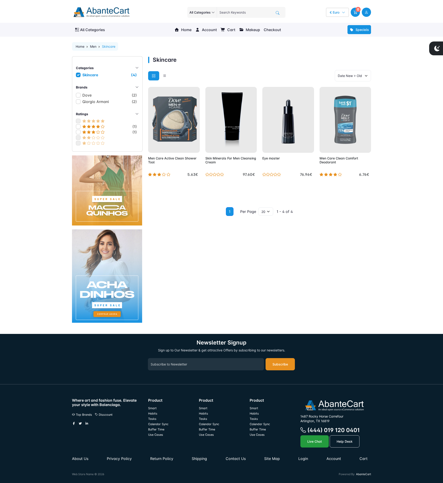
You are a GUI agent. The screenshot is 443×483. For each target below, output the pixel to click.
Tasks (152, 419)
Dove (109, 95)
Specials (362, 30)
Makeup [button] (252, 29)
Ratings (82, 114)
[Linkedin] (87, 424)
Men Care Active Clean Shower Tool (172, 160)
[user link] (366, 12)
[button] (355, 12)
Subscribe (280, 364)
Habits (152, 413)
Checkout (272, 29)
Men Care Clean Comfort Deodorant (339, 160)
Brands (81, 87)
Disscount (105, 414)
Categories (85, 68)
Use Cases (155, 434)
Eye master (271, 158)
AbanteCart (363, 474)
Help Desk (345, 441)
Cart (230, 29)
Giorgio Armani (109, 101)
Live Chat (314, 441)
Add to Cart (185, 146)
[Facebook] (74, 424)
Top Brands (83, 414)
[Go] (277, 13)
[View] (153, 146)
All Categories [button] (92, 29)
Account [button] (209, 29)
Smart (152, 408)
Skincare (109, 75)
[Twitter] (80, 424)
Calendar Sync (158, 424)
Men (93, 46)
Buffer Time (156, 429)
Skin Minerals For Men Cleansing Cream (230, 160)
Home (186, 29)
